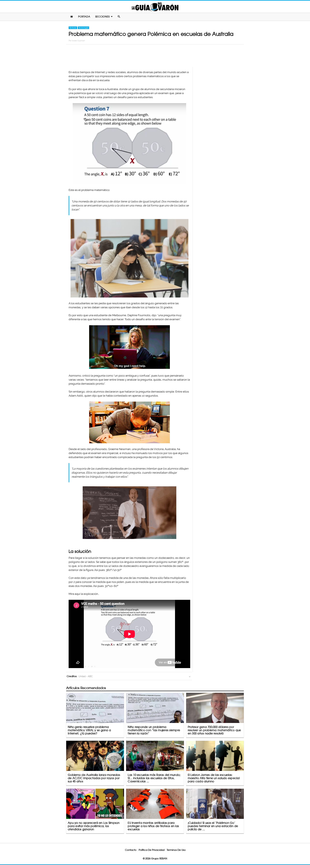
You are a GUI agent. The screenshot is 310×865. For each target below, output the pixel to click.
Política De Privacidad (152, 849)
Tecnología (83, 28)
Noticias (73, 28)
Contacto (130, 849)
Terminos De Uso (176, 849)
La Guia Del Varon (155, 6)
